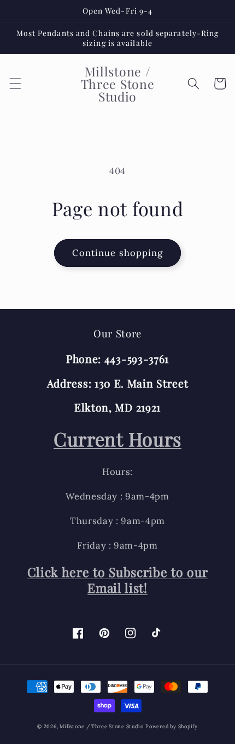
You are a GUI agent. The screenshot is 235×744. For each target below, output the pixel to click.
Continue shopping (117, 253)
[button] (15, 83)
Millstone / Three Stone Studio (101, 726)
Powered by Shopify (171, 726)
